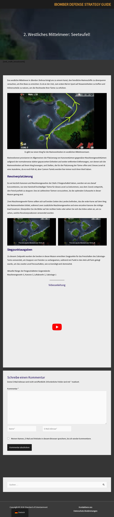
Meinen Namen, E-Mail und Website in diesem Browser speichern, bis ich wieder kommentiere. (51, 438)
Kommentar (13, 388)
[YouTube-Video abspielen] (57, 327)
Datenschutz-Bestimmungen (85, 511)
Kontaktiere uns (85, 507)
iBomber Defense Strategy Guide (82, 4)
